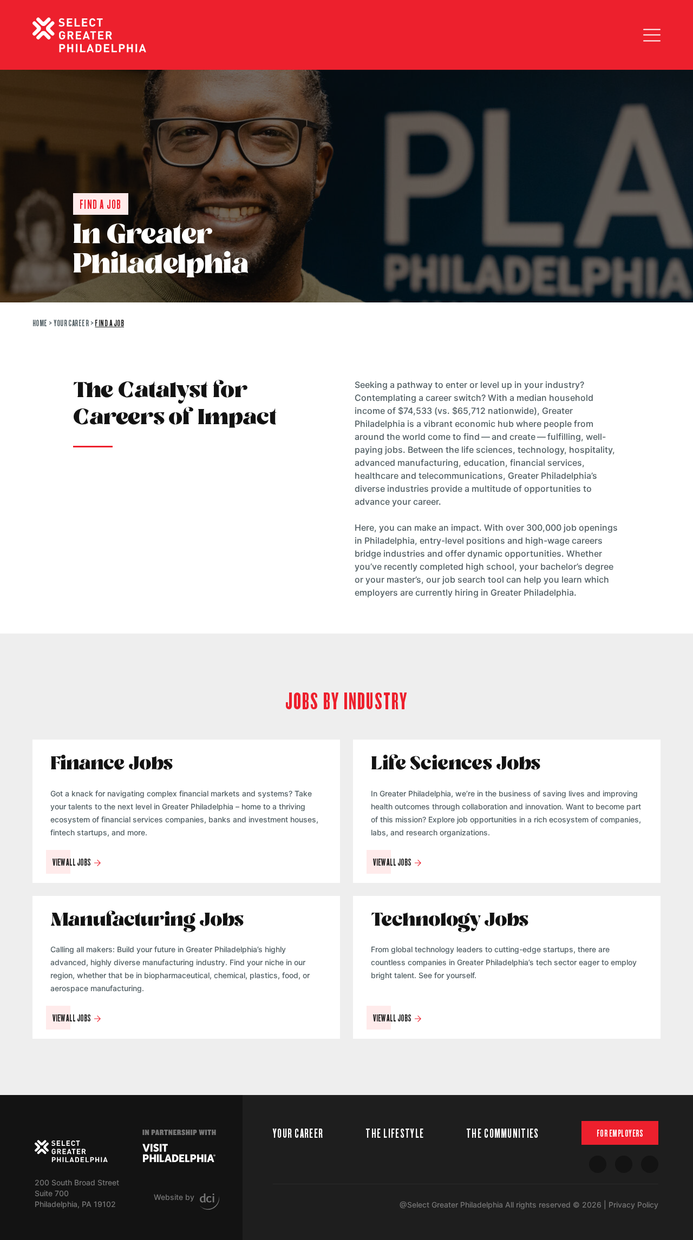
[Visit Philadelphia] (178, 1153)
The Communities (502, 1132)
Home (40, 322)
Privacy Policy (633, 1204)
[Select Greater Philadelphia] (71, 1151)
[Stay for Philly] (89, 34)
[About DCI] (209, 1201)
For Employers (620, 1132)
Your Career (71, 322)
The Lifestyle (394, 1132)
